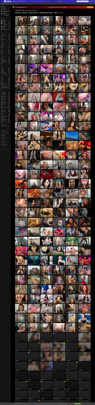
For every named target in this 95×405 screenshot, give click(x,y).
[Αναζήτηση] (55, 1)
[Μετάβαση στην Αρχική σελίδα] (7, 1)
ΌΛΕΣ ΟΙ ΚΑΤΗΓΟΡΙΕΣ (5, 125)
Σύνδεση (91, 1)
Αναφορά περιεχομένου (4, 133)
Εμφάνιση (18, 12)
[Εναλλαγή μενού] (1, 1)
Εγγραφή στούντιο (3, 141)
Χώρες (25, 12)
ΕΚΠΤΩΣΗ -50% (90, 7)
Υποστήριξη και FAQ (4, 130)
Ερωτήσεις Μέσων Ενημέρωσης (3, 135)
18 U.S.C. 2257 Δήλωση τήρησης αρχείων (4, 145)
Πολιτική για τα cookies (63, 403)
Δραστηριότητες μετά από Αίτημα (46, 12)
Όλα (55, 12)
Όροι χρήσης (3, 138)
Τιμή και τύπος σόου (34, 12)
